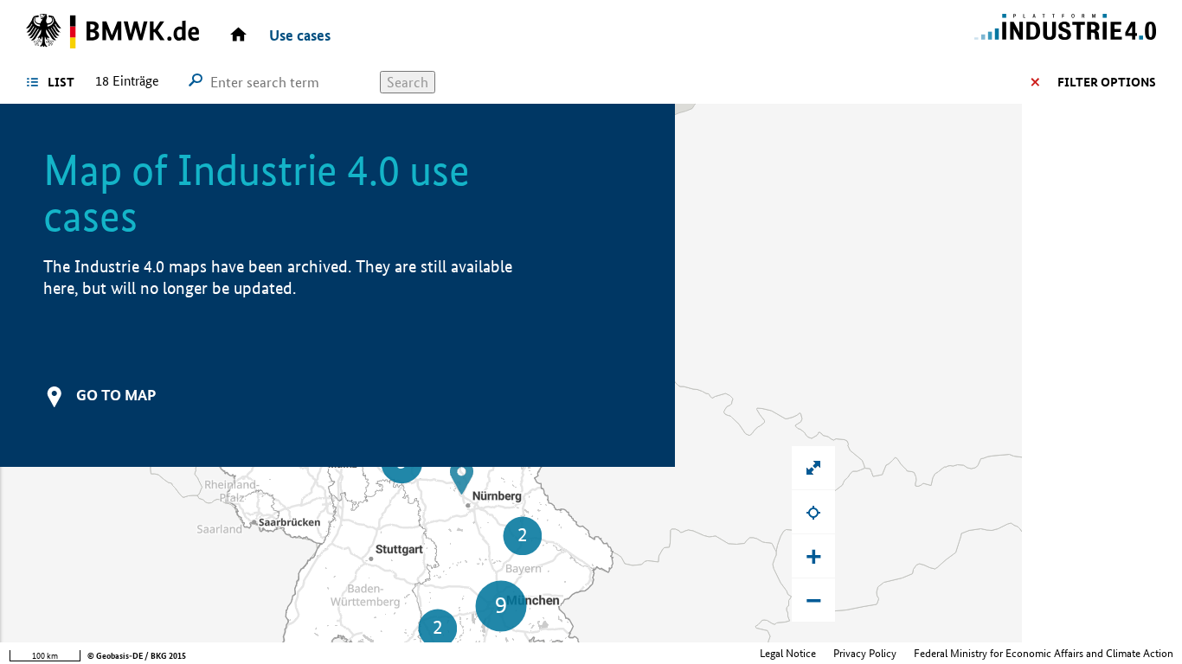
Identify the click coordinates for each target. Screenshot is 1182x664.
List (61, 82)
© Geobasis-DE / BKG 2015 (136, 656)
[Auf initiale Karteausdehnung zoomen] (813, 467)
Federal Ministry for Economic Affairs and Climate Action (1043, 653)
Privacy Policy (864, 653)
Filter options (1106, 82)
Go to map (116, 395)
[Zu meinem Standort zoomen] (813, 511)
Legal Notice (788, 653)
